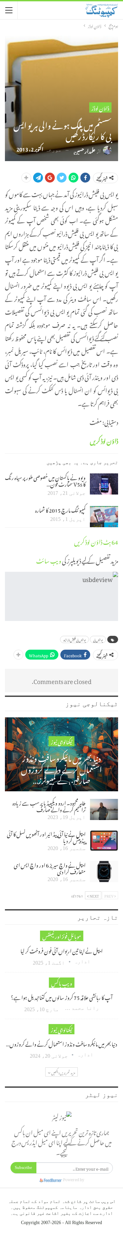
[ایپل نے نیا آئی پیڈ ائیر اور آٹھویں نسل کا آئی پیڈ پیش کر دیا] (104, 840)
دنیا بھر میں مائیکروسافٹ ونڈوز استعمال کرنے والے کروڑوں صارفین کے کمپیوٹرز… (61, 768)
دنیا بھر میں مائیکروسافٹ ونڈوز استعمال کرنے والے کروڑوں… (61, 1043)
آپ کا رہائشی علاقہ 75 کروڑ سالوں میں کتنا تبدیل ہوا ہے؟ (62, 996)
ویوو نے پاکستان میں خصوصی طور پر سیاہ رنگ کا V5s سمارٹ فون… (45, 480)
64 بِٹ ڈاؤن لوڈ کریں (96, 540)
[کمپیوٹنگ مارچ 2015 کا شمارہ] (104, 516)
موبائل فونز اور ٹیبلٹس (61, 936)
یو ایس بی (98, 639)
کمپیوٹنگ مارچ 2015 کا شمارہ (60, 509)
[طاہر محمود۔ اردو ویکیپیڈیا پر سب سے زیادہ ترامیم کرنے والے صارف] (104, 809)
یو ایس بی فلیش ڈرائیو (74, 639)
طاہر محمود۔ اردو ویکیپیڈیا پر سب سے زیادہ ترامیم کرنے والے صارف (49, 805)
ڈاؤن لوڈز (100, 107)
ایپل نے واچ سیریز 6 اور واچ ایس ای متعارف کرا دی (50, 867)
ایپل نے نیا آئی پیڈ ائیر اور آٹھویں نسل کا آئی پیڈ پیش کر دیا (46, 836)
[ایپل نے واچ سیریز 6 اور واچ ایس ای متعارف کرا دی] (104, 871)
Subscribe (23, 1167)
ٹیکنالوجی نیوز (61, 741)
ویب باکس (61, 982)
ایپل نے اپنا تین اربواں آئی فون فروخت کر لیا (61, 950)
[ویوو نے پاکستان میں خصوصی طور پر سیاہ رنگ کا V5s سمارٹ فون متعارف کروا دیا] (104, 484)
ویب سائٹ (48, 559)
